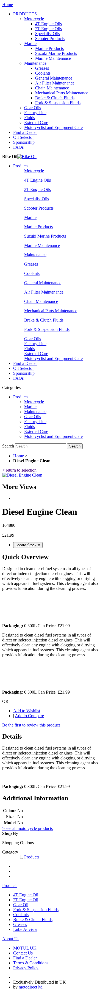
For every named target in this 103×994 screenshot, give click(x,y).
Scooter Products (50, 38)
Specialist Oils (47, 33)
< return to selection (19, 470)
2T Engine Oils (48, 28)
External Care (36, 122)
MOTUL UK (25, 948)
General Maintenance (53, 78)
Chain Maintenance (52, 88)
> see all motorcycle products (27, 828)
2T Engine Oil (25, 899)
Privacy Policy (25, 967)
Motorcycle (34, 18)
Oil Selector (23, 137)
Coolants (43, 73)
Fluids (29, 117)
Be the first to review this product (31, 725)
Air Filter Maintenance (54, 83)
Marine (30, 43)
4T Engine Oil (25, 894)
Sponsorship (24, 142)
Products (20, 166)
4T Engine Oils (48, 23)
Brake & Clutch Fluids (54, 97)
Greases (42, 68)
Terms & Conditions (30, 963)
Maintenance (35, 63)
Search (8, 446)
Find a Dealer (25, 132)
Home (7, 4)
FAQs (18, 147)
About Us (10, 938)
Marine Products (49, 48)
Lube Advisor (25, 929)
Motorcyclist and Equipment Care (53, 127)
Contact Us (23, 953)
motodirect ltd (31, 987)
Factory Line (35, 112)
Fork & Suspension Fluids (57, 102)
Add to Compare (29, 715)
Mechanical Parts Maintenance (61, 93)
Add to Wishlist (26, 710)
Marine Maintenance (53, 58)
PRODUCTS (25, 14)
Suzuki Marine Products (56, 53)
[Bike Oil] (27, 156)
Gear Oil (20, 904)
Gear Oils (32, 107)
